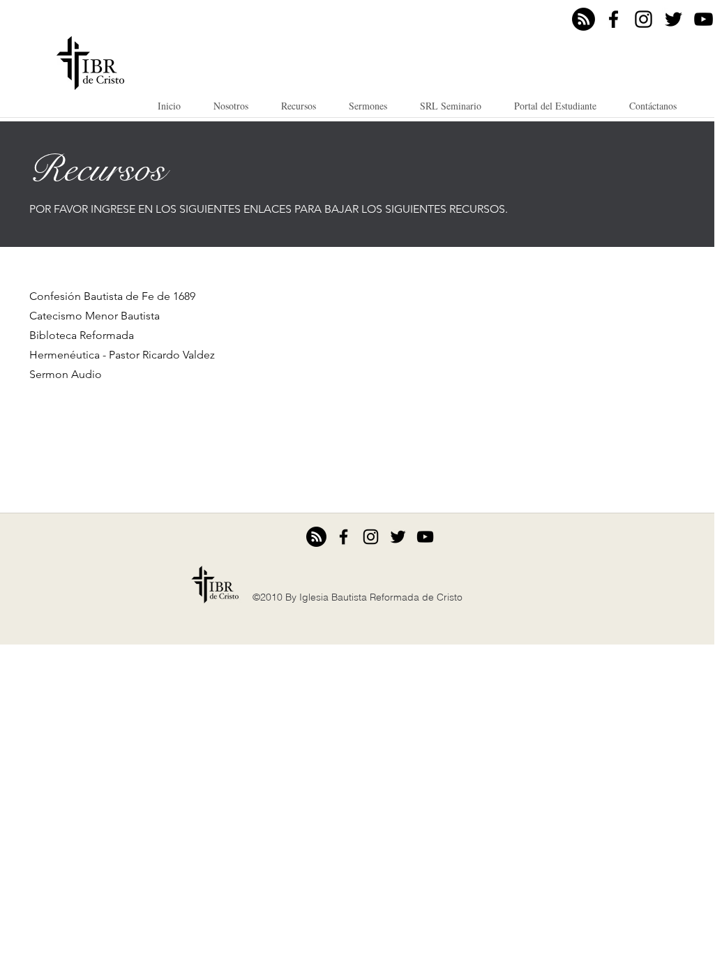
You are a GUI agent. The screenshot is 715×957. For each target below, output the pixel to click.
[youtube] (703, 19)
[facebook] (613, 19)
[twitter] (673, 19)
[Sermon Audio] (583, 19)
